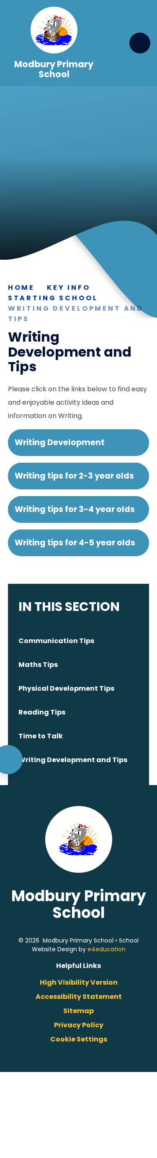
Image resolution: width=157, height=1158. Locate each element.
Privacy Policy (78, 1025)
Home (21, 287)
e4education (107, 949)
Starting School (53, 298)
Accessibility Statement (79, 996)
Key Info (68, 287)
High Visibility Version (79, 982)
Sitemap (78, 1011)
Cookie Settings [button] (78, 1039)
